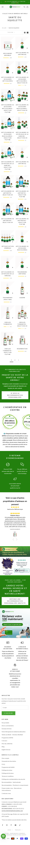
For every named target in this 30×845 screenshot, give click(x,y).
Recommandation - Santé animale (11, 782)
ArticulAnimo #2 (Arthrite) (22, 162)
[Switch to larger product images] (25, 32)
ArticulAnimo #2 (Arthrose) (22, 53)
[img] (15, 507)
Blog (3, 746)
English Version (6, 749)
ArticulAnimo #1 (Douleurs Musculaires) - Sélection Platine (7, 136)
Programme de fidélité (8, 767)
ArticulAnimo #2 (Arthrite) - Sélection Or (7, 193)
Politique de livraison (8, 773)
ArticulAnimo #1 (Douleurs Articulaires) (7, 79)
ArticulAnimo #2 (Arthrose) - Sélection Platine (22, 221)
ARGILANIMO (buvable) (7, 54)
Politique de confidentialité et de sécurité (13, 779)
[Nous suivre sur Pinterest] (11, 825)
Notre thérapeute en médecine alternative (13, 731)
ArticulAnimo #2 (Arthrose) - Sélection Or (7, 220)
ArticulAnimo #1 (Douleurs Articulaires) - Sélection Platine (7, 108)
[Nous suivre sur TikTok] (20, 825)
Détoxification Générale (8, 247)
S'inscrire (8, 713)
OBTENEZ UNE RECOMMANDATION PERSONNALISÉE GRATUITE (15, 601)
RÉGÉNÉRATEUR (22, 348)
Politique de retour (7, 770)
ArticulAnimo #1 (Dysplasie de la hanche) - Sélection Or (22, 135)
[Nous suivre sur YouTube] (15, 825)
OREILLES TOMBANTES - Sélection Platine (7, 351)
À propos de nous (7, 728)
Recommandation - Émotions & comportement (15, 785)
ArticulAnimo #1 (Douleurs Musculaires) (22, 248)
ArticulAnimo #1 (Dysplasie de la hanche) (7, 273)
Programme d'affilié (7, 737)
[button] (14, 539)
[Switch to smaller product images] (27, 32)
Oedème (22, 297)
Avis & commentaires (8, 725)
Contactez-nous (6, 793)
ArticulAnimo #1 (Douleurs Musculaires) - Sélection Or (22, 107)
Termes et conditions (8, 776)
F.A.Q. (3, 764)
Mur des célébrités (7, 743)
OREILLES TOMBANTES (7, 323)
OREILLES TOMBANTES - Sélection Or (22, 324)
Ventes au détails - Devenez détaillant (12, 734)
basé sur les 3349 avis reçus (15, 509)
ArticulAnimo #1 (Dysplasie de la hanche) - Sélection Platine (7, 165)
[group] (15, 623)
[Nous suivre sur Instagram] (7, 825)
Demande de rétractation (9, 761)
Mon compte (5, 758)
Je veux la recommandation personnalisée (15, 395)
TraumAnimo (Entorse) (22, 272)
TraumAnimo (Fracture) (8, 298)
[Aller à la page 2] (18, 360)
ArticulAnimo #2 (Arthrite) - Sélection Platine (22, 194)
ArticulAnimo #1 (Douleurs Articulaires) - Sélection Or (22, 80)
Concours (4, 740)
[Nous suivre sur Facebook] (2, 825)
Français (18, 829)
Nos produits (5, 722)
